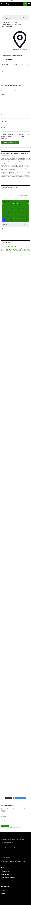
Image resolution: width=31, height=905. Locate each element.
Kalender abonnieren (15, 70)
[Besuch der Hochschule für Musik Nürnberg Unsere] (15, 280)
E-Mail (3, 821)
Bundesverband (5, 871)
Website (3, 127)
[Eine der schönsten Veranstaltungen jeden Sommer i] (15, 573)
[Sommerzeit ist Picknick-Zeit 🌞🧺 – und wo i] (15, 347)
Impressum (3, 893)
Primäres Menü (29, 4)
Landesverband (5, 874)
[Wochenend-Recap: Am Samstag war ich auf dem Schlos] (15, 782)
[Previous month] (18, 195)
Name (3, 114)
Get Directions (23, 49)
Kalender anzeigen (7, 229)
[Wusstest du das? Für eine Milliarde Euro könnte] (15, 791)
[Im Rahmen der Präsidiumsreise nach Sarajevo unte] (15, 719)
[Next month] (27, 195)
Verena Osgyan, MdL (8, 4)
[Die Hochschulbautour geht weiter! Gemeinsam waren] (15, 317)
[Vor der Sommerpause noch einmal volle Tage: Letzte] (15, 432)
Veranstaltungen (6, 24)
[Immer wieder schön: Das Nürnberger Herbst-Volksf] (15, 257)
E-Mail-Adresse (5, 121)
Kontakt (3, 890)
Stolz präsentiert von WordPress (8, 903)
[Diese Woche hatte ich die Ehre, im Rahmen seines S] (15, 471)
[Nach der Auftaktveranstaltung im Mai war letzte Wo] (15, 753)
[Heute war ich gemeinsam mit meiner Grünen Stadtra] (15, 504)
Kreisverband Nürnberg (7, 880)
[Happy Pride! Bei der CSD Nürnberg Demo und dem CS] (15, 403)
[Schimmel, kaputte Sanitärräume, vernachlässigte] (15, 609)
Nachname (3, 816)
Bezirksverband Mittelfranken (8, 877)
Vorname (3, 811)
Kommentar (4, 94)
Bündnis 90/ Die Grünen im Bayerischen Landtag (13, 861)
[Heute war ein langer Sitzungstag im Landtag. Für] (15, 646)
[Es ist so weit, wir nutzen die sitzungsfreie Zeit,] (15, 377)
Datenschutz (4, 896)
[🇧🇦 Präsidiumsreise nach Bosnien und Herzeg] (15, 701)
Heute (15, 64)
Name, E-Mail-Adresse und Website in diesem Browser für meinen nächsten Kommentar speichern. (15, 136)
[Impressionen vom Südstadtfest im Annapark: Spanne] (15, 669)
